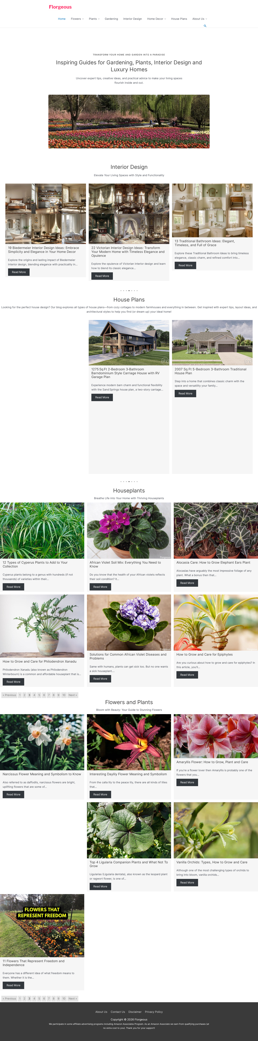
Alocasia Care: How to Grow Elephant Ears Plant (213, 562)
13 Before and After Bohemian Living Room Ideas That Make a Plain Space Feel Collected (128, 243)
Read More (19, 265)
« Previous (9, 695)
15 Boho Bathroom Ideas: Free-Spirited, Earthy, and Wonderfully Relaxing (211, 243)
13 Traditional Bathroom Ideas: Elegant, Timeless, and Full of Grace (38, 243)
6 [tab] (134, 290)
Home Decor (155, 18)
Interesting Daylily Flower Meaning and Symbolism (128, 774)
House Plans (179, 18)
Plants (93, 18)
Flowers (76, 18)
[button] (205, 26)
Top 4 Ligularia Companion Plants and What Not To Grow (129, 864)
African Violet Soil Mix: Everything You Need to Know (125, 564)
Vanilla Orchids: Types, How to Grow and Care (211, 862)
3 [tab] (126, 290)
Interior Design (132, 18)
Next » (73, 695)
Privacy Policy (154, 1011)
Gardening (111, 18)
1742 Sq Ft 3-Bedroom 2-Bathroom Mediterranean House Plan (202, 371)
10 (63, 695)
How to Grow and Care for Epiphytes (204, 654)
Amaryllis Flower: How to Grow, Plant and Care (212, 762)
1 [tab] (121, 290)
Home (62, 18)
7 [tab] (137, 290)
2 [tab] (123, 290)
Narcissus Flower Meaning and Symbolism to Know (42, 774)
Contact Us (118, 1011)
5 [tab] (131, 290)
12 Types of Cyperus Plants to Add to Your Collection (35, 564)
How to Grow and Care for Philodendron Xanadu (39, 661)
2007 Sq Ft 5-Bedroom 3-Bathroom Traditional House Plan (44, 371)
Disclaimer (134, 1011)
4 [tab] (129, 290)
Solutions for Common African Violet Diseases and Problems (128, 656)
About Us (198, 18)
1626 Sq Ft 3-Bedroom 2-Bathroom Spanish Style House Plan (125, 371)
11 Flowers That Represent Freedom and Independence (33, 963)
